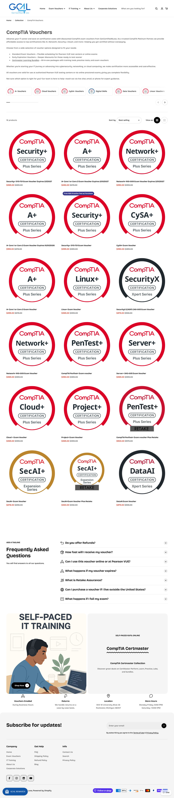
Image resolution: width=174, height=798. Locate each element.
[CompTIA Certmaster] (128, 648)
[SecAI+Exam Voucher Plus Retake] (87, 472)
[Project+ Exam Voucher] (87, 408)
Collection (19, 20)
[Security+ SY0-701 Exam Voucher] (87, 216)
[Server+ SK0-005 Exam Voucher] (142, 344)
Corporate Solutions (107, 8)
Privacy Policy (152, 733)
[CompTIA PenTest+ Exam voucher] (87, 344)
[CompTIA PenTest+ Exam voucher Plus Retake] (142, 408)
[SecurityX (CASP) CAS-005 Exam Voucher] (142, 280)
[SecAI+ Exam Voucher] (32, 472)
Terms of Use (138, 733)
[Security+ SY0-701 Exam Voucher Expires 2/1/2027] (32, 152)
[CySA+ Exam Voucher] (142, 216)
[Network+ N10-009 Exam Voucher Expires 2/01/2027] (142, 152)
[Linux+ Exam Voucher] (87, 280)
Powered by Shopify (42, 790)
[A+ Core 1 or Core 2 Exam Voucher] (32, 280)
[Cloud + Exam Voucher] (32, 408)
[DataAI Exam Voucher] (142, 472)
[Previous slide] (158, 102)
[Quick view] (52, 132)
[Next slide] (165, 102)
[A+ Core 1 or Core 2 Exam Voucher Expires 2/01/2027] (87, 152)
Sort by (112, 120)
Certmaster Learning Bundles (25, 60)
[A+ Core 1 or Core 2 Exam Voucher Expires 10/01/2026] (32, 216)
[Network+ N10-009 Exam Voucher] (32, 344)
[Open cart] (166, 8)
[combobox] (139, 9)
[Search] (156, 9)
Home (42, 8)
